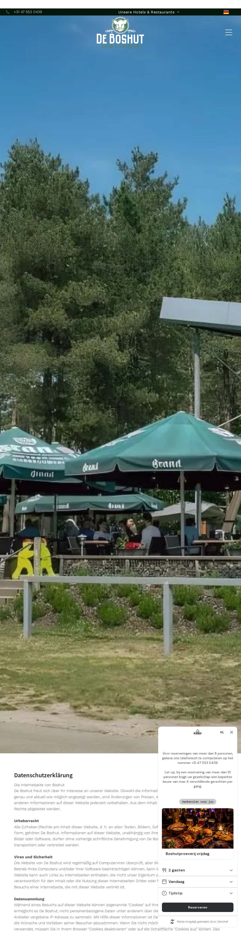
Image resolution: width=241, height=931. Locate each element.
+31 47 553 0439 (28, 12)
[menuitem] (149, 12)
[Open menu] (228, 32)
